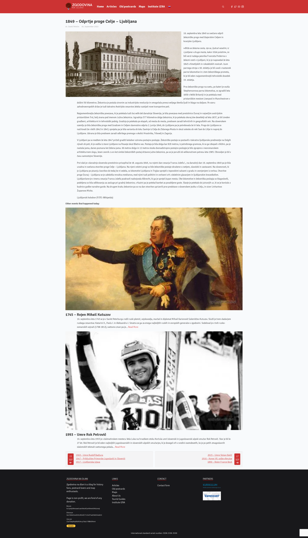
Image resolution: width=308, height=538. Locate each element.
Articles (112, 6)
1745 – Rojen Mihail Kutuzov (88, 314)
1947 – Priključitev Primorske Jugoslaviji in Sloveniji (100, 458)
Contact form (163, 485)
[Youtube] (239, 6)
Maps (142, 6)
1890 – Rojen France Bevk (220, 462)
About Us (116, 495)
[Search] (223, 6)
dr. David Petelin (72, 26)
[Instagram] (242, 6)
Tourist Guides (118, 499)
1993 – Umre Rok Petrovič (85, 434)
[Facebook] (232, 6)
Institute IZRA (156, 6)
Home (100, 6)
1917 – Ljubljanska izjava (88, 462)
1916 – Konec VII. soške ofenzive (217, 458)
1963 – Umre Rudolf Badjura (89, 455)
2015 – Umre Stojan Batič (220, 455)
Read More (133, 327)
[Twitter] (235, 6)
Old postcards (127, 6)
